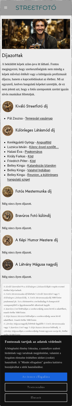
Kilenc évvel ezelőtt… (44, 147)
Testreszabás (36, 387)
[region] (36, 370)
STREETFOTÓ (36, 7)
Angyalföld (44, 142)
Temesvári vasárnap (39, 118)
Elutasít (36, 397)
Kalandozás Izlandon (41, 165)
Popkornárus (33, 151)
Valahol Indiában (38, 170)
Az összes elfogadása (36, 376)
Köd (30, 156)
